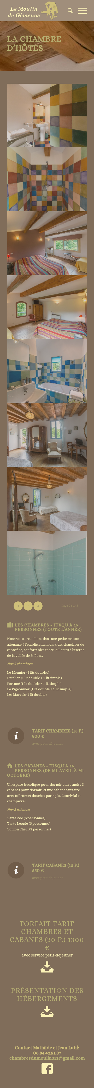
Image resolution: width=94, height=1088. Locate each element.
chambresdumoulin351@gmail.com (47, 1058)
